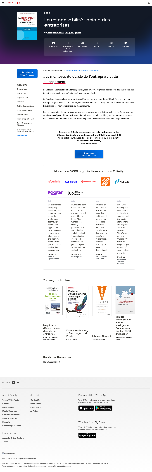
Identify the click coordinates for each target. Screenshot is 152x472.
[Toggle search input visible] (149, 3)
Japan (5, 442)
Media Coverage (9, 411)
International (9, 433)
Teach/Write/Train (10, 400)
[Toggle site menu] (3, 3)
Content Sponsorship (11, 425)
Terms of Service (8, 466)
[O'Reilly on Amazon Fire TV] (87, 437)
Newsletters (35, 403)
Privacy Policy (36, 407)
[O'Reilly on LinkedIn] (13, 382)
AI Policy (34, 411)
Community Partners (11, 414)
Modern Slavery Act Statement (59, 466)
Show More (22, 135)
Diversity (6, 422)
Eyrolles (125, 46)
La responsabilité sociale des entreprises (80, 70)
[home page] (14, 3)
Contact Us (35, 400)
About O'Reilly (9, 395)
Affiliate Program (9, 418)
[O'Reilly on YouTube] (18, 382)
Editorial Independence (37, 466)
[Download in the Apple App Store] (86, 410)
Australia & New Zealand (13, 438)
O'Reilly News (8, 407)
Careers (5, 403)
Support (34, 395)
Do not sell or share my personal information (19, 458)
